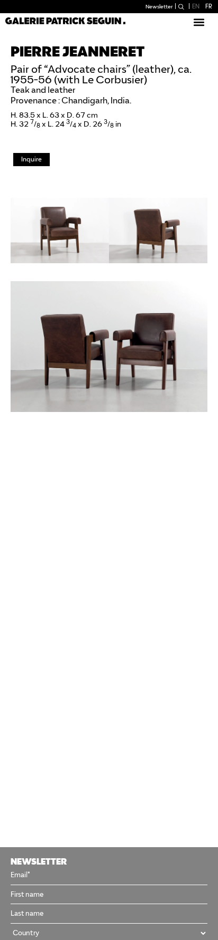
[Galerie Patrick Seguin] (65, 20)
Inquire (31, 159)
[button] (198, 22)
